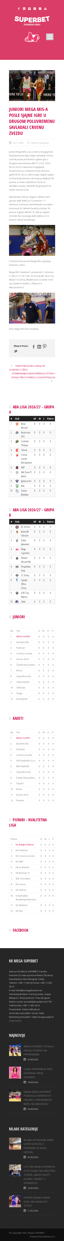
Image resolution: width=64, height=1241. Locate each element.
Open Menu (49, 36)
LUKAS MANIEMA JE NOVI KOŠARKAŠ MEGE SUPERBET (38, 1073)
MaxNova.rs (49, 1236)
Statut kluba (15, 1020)
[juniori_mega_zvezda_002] (32, 85)
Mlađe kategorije (40, 142)
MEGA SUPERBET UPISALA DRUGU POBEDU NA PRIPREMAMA (39, 1050)
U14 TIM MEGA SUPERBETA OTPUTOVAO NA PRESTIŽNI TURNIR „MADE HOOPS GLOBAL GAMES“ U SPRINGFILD (39, 1175)
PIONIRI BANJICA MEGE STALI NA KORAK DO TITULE (37, 1201)
